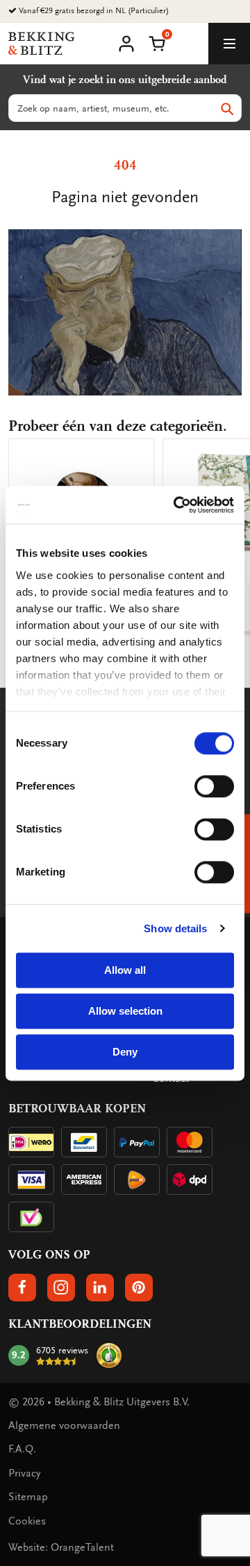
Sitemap (28, 1497)
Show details (175, 928)
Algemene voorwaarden (64, 1425)
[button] (157, 42)
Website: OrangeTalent (61, 1547)
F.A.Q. (22, 1449)
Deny (125, 1052)
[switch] (214, 786)
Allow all (125, 970)
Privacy (24, 1473)
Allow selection (125, 1011)
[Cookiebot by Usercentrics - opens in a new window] (176, 505)
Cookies (27, 1521)
